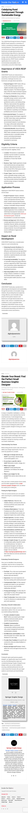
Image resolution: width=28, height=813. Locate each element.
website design (6, 730)
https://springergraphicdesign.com (15, 551)
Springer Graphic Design (9, 392)
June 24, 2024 (16, 20)
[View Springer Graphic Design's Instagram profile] (15, 692)
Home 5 (8, 798)
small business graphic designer (17, 727)
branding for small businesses (12, 723)
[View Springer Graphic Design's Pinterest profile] (12, 692)
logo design (5, 727)
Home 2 (13, 797)
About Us (3, 797)
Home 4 (3, 798)
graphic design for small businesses (11, 725)
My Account (4, 800)
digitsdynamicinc (7, 20)
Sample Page (4, 802)
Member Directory (21, 798)
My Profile (11, 800)
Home (2, 6)
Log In (13, 798)
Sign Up (10, 802)
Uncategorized (8, 6)
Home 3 (19, 797)
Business (7, 373)
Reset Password (18, 800)
